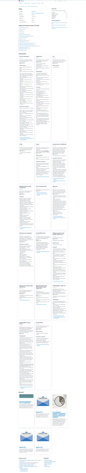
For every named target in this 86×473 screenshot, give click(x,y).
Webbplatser (21, 3)
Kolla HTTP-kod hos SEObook (41, 192)
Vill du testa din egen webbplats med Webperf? (27, 460)
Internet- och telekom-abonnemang (30, 6)
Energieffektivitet (22, 41)
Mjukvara (20, 38)
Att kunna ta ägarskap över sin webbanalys (25, 402)
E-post (20, 33)
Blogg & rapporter (27, 3)
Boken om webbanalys (24, 468)
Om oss (38, 3)
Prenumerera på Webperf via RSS (50, 461)
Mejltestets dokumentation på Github (43, 176)
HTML (20, 31)
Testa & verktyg (33, 3)
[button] (55, 1)
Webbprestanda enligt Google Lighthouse (26, 43)
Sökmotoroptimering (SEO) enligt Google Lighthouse (28, 45)
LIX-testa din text (22, 463)
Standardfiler (21, 50)
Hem (19, 6)
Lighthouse (21, 29)
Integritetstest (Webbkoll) (23, 34)
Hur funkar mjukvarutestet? (58, 216)
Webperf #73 (22, 447)
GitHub (46, 465)
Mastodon (50, 462)
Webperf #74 (39, 412)
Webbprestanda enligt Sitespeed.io (25, 36)
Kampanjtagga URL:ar (23, 462)
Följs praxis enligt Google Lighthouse (25, 44)
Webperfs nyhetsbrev (48, 460)
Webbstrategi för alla (23, 469)
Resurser (21, 467)
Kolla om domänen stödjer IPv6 (25, 137)
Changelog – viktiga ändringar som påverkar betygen (28, 466)
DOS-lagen (27, 332)
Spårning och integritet (23, 40)
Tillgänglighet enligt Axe (23, 47)
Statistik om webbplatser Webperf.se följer (27, 465)
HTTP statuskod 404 (22, 37)
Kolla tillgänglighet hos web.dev (58, 315)
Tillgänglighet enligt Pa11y (23, 48)
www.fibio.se (34, 11)
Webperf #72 (39, 447)
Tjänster (42, 3)
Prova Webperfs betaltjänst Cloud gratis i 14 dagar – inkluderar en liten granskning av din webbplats (59, 414)
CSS (20, 30)
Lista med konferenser (24, 471)
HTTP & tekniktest (22, 27)
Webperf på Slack (47, 466)
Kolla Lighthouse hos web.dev (58, 281)
